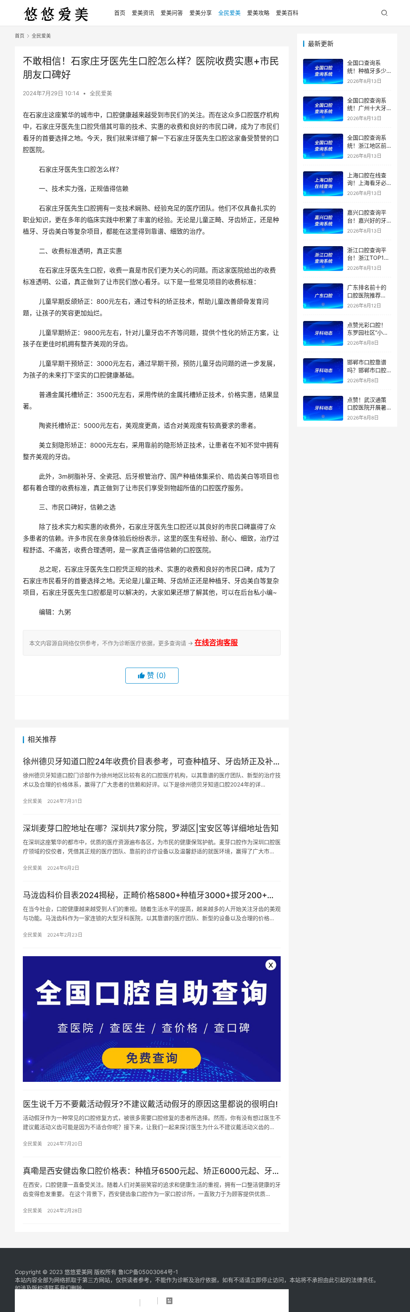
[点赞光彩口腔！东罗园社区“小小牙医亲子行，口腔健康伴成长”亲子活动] (323, 333)
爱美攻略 (258, 12)
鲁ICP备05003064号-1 (148, 1271)
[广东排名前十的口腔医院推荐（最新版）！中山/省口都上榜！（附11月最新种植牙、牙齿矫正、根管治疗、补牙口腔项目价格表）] (323, 296)
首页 (119, 12)
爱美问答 (172, 12)
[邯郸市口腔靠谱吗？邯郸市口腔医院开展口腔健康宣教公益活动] (323, 370)
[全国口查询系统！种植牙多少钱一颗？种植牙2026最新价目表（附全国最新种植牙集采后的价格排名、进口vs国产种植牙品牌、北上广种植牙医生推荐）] (323, 71)
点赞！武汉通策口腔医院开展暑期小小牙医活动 (366, 407)
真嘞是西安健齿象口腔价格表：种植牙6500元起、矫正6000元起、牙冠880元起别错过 (151, 1171)
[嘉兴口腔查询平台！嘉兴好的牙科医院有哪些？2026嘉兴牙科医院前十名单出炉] (323, 221)
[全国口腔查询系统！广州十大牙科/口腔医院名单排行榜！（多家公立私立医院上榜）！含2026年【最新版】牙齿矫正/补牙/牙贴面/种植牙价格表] (323, 109)
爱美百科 (287, 12)
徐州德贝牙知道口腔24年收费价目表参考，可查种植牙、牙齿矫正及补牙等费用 (148, 762)
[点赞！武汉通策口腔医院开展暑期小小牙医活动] (323, 408)
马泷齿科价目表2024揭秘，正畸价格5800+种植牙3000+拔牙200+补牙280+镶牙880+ (149, 896)
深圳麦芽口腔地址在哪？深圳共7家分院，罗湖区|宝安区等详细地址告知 (151, 828)
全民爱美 (229, 12)
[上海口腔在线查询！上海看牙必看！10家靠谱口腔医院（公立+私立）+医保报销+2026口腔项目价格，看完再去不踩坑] (323, 184)
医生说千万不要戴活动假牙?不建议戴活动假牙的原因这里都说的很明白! (150, 1104)
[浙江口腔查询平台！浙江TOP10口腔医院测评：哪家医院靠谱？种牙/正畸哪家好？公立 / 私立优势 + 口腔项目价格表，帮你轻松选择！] (323, 258)
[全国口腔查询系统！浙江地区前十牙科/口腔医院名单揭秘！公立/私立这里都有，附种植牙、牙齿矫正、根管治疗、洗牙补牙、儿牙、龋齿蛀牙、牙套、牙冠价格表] (323, 146)
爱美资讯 (143, 12)
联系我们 (59, 1287)
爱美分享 (200, 12)
